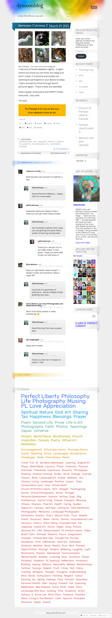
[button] (25, 38)
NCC (54, 489)
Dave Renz (82, 579)
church (77, 436)
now (71, 545)
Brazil (24, 534)
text (72, 568)
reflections (67, 560)
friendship (40, 470)
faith (49, 426)
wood (47, 545)
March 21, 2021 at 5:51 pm (50, 243)
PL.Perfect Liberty (72, 530)
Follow (81, 56)
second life (43, 422)
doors (49, 515)
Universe (41, 430)
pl (48, 144)
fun (32, 462)
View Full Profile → (84, 243)
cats (32, 534)
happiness (40, 416)
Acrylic (25, 492)
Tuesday (83, 86)
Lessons (50, 466)
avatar (62, 477)
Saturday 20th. (58, 153)
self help (50, 507)
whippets (37, 571)
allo (81, 81)
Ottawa (25, 504)
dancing (25, 579)
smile (40, 457)
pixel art (48, 504)
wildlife (83, 515)
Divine (51, 526)
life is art (74, 422)
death (37, 602)
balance (46, 564)
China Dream (37, 188)
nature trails (62, 515)
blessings (62, 416)
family (55, 519)
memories (44, 511)
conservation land (32, 485)
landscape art (47, 477)
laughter (78, 549)
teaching (36, 453)
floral (55, 587)
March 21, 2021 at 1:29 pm (44, 224)
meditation (28, 444)
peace (24, 466)
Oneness (42, 142)
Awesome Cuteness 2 (33, 25)
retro (24, 598)
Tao (24, 416)
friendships (53, 457)
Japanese (26, 526)
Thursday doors (78, 449)
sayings (36, 568)
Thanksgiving (86, 69)
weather (38, 545)
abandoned (53, 553)
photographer (29, 511)
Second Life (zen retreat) (86, 141)
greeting (26, 474)
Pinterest (26, 560)
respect (68, 575)
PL (24, 406)
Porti (38, 541)
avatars (40, 515)
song (68, 526)
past (60, 579)
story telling (50, 523)
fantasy (39, 507)
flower (85, 556)
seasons (52, 534)
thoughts (61, 571)
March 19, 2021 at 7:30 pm (51, 307)
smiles (57, 474)
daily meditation (80, 507)
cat (80, 523)
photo (60, 466)
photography (49, 401)
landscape (47, 481)
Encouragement (31, 449)
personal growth (30, 583)
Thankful (80, 594)
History (37, 523)
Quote (25, 453)
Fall (71, 583)
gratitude (26, 470)
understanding (77, 571)
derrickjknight (32, 340)
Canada (43, 440)
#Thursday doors (55, 449)
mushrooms (28, 553)
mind (24, 575)
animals (69, 579)
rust (64, 545)
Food (47, 485)
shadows (39, 560)
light (88, 549)
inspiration (28, 440)
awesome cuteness (31, 153)
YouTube (86, 474)
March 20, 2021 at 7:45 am (44, 324)
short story (54, 594)
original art (83, 462)
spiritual (29, 412)
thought (50, 571)
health (58, 504)
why (81, 75)
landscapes (60, 453)
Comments (62, 149)
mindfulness (61, 436)
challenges (28, 457)
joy (81, 477)
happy (60, 526)
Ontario (26, 436)
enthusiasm (44, 575)
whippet (63, 489)
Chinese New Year (43, 538)
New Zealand (43, 587)
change (75, 474)
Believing (66, 549)
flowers (25, 477)
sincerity (67, 470)
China (64, 568)
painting (57, 575)
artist (81, 590)
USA (39, 530)
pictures (83, 466)
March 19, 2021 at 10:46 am (50, 207)
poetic (24, 519)
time (60, 590)
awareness (27, 515)
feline (79, 568)
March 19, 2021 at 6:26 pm (44, 285)
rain (44, 583)
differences (49, 541)
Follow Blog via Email (86, 31)
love (35, 406)
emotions (74, 556)
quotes (65, 519)
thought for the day (67, 538)
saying (53, 583)
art (35, 142)
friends (58, 500)
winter (59, 492)
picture (77, 526)
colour (79, 575)
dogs (72, 496)
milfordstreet (32, 205)
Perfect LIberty (40, 396)
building (25, 564)
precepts (69, 500)
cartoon (25, 568)
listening (54, 556)
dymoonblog (30, 5)
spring (41, 579)
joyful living (44, 500)
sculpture (70, 590)
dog (79, 496)
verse (66, 474)
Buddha (43, 556)
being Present (52, 530)
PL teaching (52, 560)
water (46, 519)
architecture (28, 500)
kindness (26, 545)
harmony (26, 523)
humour (53, 496)
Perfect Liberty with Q (86, 128)
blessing (81, 500)
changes (26, 538)
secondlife (59, 564)
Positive (59, 481)
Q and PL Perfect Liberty (87, 324)
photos (62, 426)
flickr (63, 587)
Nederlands (27, 587)
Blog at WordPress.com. (56, 613)
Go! (94, 316)
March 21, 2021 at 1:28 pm (44, 189)
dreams (40, 553)
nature (46, 412)
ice (33, 579)
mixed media (37, 466)
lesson (70, 481)
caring (67, 504)
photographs (38, 144)
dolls (64, 556)
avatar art (40, 526)
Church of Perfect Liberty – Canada (85, 113)
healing (36, 564)
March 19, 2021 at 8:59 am (51, 173)
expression (54, 470)
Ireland (46, 602)
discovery (26, 602)
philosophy (24, 144)
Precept (80, 545)
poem (26, 422)
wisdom (54, 549)
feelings (51, 579)
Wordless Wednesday (52, 462)
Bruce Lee (40, 594)
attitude (41, 534)
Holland (25, 594)
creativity (71, 466)
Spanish (67, 598)
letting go (63, 507)
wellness (72, 477)
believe (71, 564)
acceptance (78, 453)
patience (68, 594)
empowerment (67, 523)
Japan (26, 430)
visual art (35, 519)
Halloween (75, 541)
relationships (84, 564)
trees (79, 481)
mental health (29, 556)
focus (62, 534)
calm (58, 598)
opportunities (29, 549)
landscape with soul (33, 590)
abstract (62, 541)
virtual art (69, 440)
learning (70, 462)
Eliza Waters (31, 264)
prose (59, 422)
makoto (47, 568)
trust (74, 515)
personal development (34, 496)
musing (76, 401)
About (94, 7)
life (26, 401)
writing (63, 496)
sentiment (55, 144)
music (66, 457)
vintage (69, 492)
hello (81, 92)
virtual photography (42, 492)
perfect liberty (56, 142)
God (59, 412)
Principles (79, 598)
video (87, 530)
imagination (75, 534)
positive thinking (42, 474)
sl (37, 462)
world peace (42, 436)
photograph (81, 470)
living (35, 481)
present (63, 583)
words (31, 575)
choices (25, 481)
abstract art (28, 530)
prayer (79, 416)
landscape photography (65, 511)
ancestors (82, 560)
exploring (80, 583)
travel (24, 462)
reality (56, 545)
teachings (78, 426)
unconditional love (82, 519)
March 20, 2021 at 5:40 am (50, 341)
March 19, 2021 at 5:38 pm (51, 266)
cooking (51, 590)
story (79, 587)
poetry (55, 440)
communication (71, 553)
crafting (26, 571)
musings (43, 549)
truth (56, 568)
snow (47, 453)
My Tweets (77, 256)
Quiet (71, 587)
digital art (27, 507)
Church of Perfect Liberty (36, 489)
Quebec (77, 504)
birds (35, 477)
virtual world (59, 485)
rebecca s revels (33, 171)
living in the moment (41, 598)
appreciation (25, 142)
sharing (23, 146)
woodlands (27, 541)
